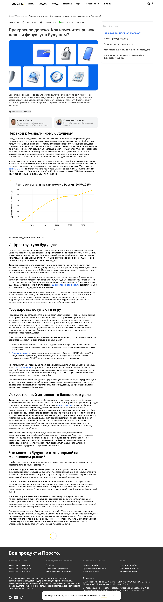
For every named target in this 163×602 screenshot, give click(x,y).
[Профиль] (152, 3)
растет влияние (65, 405)
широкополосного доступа (65, 285)
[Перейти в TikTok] (21, 597)
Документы (88, 578)
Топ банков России (129, 568)
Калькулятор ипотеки (19, 571)
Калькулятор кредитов (20, 568)
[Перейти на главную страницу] (16, 3)
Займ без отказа (91, 571)
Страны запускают (21, 353)
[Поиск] (148, 3)
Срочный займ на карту (94, 568)
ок (113, 595)
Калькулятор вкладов (19, 565)
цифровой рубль (23, 367)
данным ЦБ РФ (16, 168)
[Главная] (10, 16)
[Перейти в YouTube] (16, 597)
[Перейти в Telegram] (10, 597)
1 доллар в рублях (129, 565)
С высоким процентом (57, 568)
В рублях (50, 565)
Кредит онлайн (90, 565)
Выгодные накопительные (59, 571)
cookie (104, 595)
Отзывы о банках (128, 571)
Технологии (21, 16)
